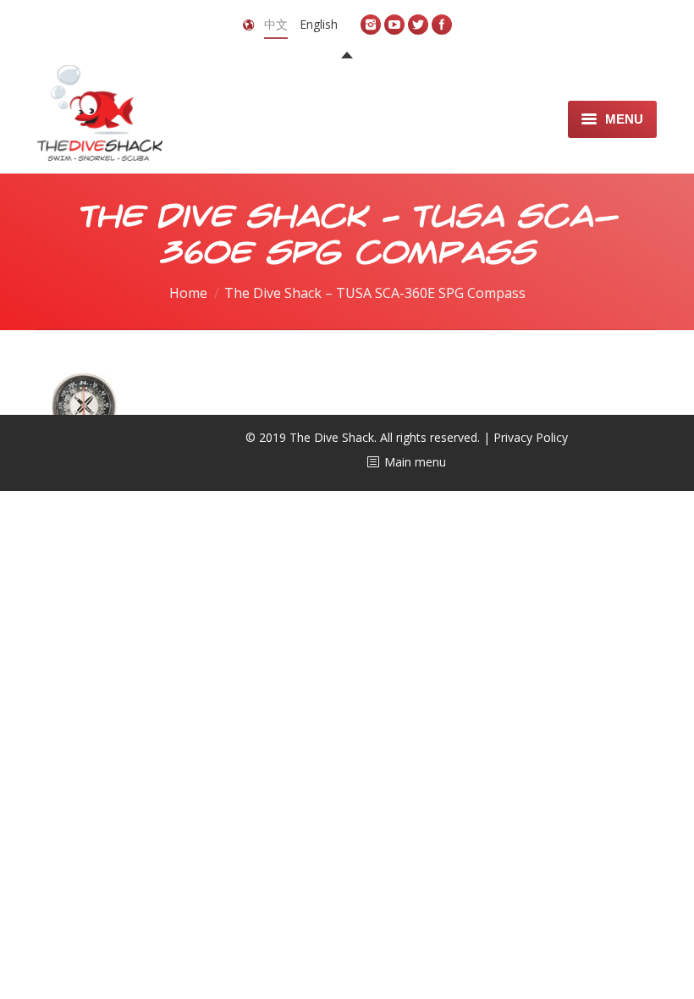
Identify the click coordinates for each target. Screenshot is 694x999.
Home (188, 293)
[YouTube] (394, 24)
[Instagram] (371, 24)
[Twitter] (418, 24)
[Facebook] (442, 24)
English (319, 24)
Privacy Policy (530, 437)
